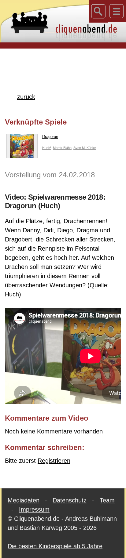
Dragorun (50, 136)
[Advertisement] (65, 60)
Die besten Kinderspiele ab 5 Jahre (55, 546)
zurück (26, 96)
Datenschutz (70, 500)
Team (107, 500)
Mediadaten (23, 500)
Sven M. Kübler (84, 148)
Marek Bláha (62, 148)
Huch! (46, 148)
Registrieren (54, 460)
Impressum (34, 509)
